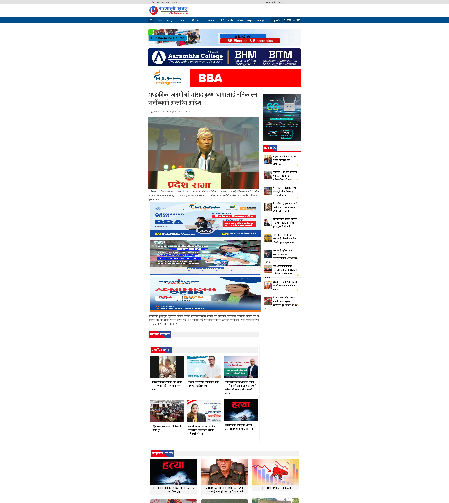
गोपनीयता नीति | (275, 2)
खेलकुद (250, 20)
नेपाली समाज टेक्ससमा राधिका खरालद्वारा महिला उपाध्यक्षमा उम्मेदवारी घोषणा (201, 430)
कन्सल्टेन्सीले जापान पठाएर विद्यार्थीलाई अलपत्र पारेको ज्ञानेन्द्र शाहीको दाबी (285, 223)
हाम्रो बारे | (268, 2)
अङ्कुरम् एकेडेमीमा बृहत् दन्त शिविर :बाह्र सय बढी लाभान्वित (284, 160)
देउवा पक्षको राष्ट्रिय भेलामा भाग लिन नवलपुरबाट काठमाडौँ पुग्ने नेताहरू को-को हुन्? (281, 303)
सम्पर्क (282, 2)
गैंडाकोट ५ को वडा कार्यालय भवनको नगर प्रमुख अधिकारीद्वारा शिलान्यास (285, 176)
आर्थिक (230, 20)
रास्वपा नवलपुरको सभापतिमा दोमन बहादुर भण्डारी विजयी (203, 384)
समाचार (211, 20)
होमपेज (160, 20)
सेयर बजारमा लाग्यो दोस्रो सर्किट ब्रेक (275, 488)
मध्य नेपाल (183, 22)
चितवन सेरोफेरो (195, 22)
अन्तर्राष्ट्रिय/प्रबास (261, 22)
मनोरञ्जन (240, 20)
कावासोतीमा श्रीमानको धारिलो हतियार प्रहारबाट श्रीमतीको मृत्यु (239, 427)
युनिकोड (277, 20)
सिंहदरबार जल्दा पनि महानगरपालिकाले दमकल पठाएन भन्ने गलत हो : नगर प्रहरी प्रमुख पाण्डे (224, 490)
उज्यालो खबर (159, 112)
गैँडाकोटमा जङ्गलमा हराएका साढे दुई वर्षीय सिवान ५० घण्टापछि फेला (285, 191)
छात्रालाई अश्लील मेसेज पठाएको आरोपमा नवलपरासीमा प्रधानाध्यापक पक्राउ (281, 256)
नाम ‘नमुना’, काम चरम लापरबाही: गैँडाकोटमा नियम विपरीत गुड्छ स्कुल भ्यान (285, 238)
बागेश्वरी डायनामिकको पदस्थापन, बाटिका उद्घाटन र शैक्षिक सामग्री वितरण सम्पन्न (281, 272)
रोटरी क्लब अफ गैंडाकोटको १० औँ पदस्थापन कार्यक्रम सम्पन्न (285, 285)
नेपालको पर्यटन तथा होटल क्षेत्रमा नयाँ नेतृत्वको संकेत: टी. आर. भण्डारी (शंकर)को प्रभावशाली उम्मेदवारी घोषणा (240, 387)
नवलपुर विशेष (170, 22)
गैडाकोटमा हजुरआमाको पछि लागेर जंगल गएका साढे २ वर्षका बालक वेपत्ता (167, 386)
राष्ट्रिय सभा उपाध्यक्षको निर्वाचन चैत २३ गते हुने (167, 428)
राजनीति (221, 20)
